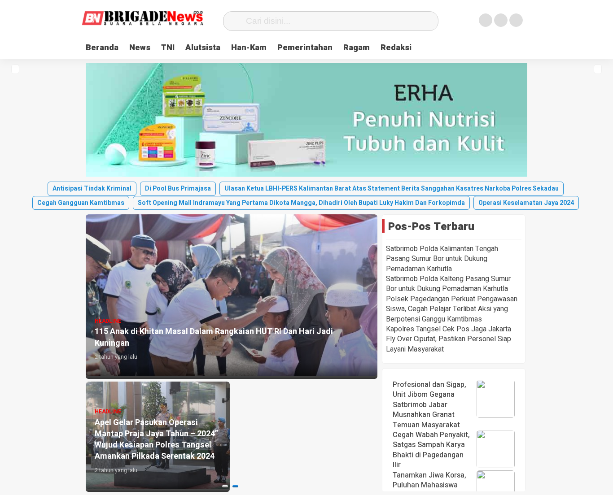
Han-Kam (249, 48)
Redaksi (396, 48)
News (139, 48)
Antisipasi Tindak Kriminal (92, 188)
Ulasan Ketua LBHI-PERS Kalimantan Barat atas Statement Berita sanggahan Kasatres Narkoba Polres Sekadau (391, 188)
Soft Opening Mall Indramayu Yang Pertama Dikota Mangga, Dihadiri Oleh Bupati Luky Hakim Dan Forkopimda (301, 203)
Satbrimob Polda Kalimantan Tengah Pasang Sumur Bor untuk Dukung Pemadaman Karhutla (442, 258)
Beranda (102, 48)
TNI (168, 48)
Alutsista (202, 48)
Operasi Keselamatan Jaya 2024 (526, 203)
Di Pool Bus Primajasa (178, 188)
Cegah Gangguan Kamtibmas (80, 203)
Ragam (356, 48)
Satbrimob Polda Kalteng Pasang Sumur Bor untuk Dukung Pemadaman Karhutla (448, 284)
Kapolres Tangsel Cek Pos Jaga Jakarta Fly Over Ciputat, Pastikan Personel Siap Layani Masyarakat (448, 339)
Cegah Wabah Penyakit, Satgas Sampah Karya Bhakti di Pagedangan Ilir (431, 450)
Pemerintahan (305, 48)
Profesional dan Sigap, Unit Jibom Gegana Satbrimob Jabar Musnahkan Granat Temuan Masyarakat (429, 404)
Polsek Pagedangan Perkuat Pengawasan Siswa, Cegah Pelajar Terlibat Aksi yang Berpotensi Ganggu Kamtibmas (451, 309)
